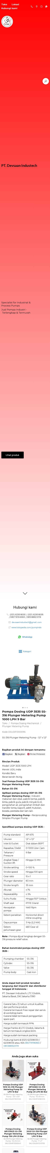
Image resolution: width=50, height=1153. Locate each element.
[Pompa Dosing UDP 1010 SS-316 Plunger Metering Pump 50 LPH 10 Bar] (13, 1071)
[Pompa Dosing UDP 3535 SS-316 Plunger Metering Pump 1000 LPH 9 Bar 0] (25, 683)
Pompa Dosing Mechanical (25, 723)
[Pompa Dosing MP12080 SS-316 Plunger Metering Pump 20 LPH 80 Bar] (37, 1071)
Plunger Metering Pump (15, 726)
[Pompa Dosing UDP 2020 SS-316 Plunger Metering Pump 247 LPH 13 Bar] (37, 1115)
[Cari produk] (45, 81)
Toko (4, 723)
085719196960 (32, 1043)
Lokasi (15, 4)
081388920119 (11, 1046)
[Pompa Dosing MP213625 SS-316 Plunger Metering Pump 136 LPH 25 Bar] (13, 1115)
